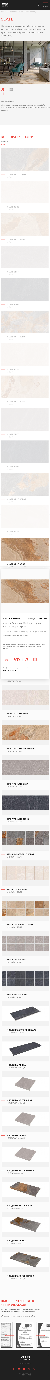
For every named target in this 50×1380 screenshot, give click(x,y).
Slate (21, 12)
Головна (4, 12)
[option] (25, 67)
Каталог (13, 12)
